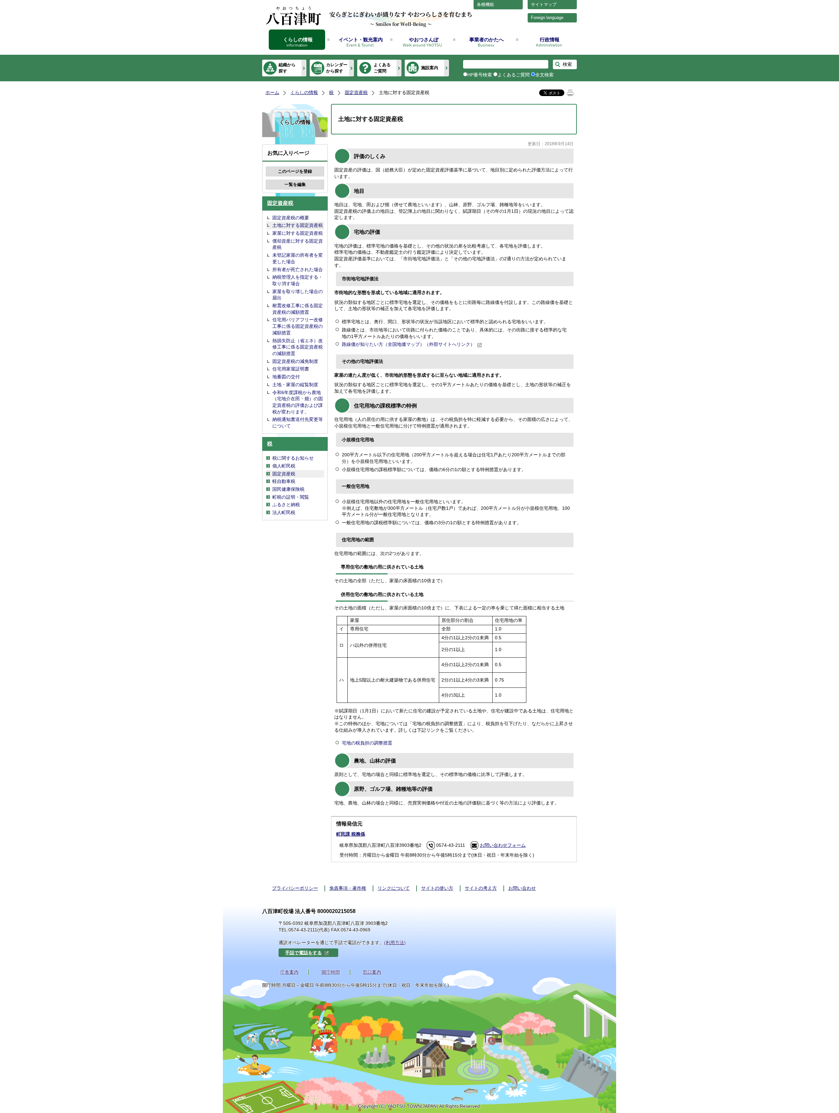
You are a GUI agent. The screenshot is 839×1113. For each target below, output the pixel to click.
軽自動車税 (283, 481)
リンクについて (394, 888)
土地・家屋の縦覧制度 (295, 384)
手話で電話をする (303, 952)
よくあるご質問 (382, 67)
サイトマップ (543, 4)
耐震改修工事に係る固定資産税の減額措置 (297, 309)
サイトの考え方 (481, 888)
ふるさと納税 (286, 504)
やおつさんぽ (424, 39)
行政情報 (549, 39)
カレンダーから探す (336, 67)
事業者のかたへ (486, 39)
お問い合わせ (522, 888)
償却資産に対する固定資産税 (297, 244)
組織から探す (287, 67)
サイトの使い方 (437, 888)
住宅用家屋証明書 (290, 368)
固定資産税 (356, 92)
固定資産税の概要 (290, 217)
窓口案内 (372, 972)
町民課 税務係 (350, 834)
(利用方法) (395, 942)
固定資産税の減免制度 (295, 361)
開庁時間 (331, 972)
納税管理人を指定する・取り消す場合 (297, 280)
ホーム (272, 92)
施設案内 (429, 67)
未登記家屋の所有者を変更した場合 (297, 258)
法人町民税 (283, 512)
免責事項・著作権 (347, 888)
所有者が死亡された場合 (297, 269)
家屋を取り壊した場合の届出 (297, 295)
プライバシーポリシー (295, 888)
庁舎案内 (289, 972)
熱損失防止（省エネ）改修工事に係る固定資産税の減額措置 (297, 347)
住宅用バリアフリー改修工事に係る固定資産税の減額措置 (297, 326)
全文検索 (544, 74)
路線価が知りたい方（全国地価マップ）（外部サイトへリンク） (408, 344)
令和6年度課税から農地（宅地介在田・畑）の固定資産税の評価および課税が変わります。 (297, 402)
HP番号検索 (479, 74)
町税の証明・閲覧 (290, 497)
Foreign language (547, 17)
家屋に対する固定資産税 (297, 233)
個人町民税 (283, 465)
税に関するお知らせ (293, 458)
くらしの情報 (298, 39)
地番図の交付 (286, 376)
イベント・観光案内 (361, 39)
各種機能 (485, 4)
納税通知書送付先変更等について (297, 422)
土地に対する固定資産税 (297, 225)
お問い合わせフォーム (503, 845)
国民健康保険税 (288, 489)
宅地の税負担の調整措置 (367, 742)
